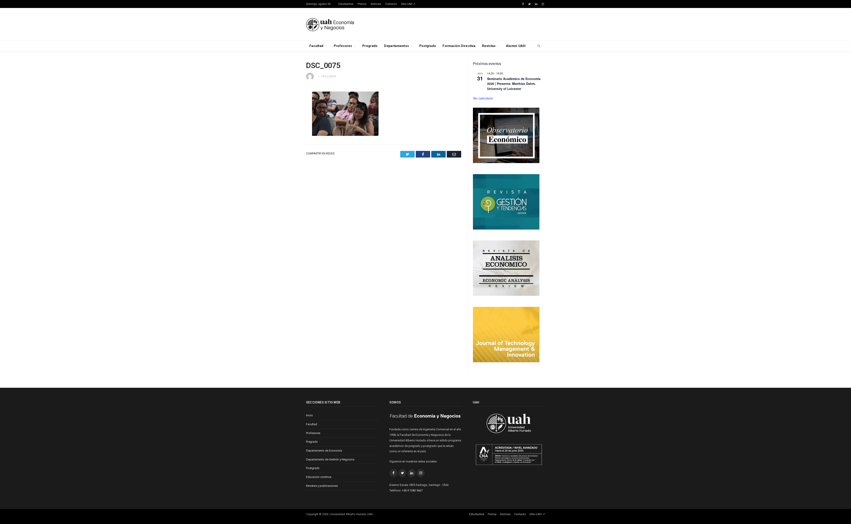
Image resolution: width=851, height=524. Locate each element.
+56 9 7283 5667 (412, 490)
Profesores (343, 46)
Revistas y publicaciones (322, 485)
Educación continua (318, 477)
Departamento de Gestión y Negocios (330, 459)
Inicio (309, 415)
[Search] (539, 46)
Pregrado (369, 46)
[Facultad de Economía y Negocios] (330, 24)
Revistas (489, 46)
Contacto (391, 4)
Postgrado (427, 46)
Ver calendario (483, 98)
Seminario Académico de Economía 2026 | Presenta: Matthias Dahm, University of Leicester (514, 83)
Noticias (376, 4)
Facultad (316, 46)
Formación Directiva (459, 46)
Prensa (362, 4)
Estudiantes (345, 4)
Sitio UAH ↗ (408, 4)
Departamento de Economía (324, 450)
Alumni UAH (516, 46)
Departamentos (396, 46)
